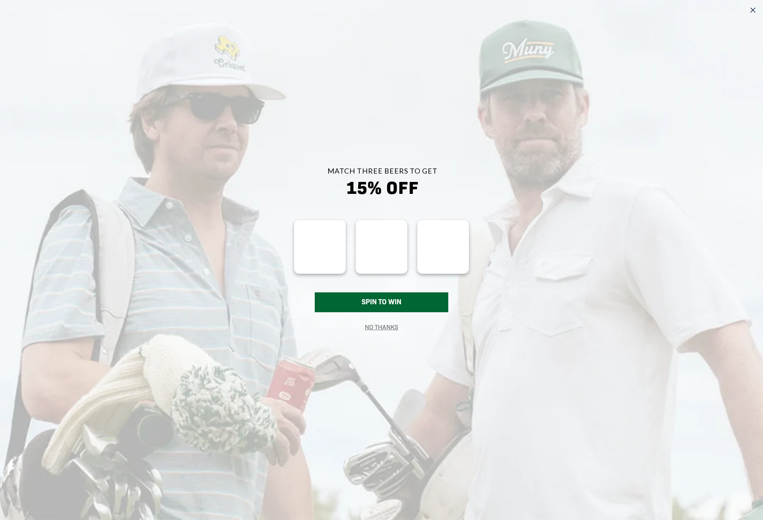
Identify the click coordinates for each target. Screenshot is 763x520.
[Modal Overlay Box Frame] (381, 260)
